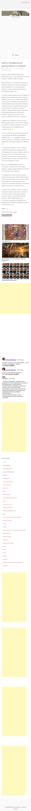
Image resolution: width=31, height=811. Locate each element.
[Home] (15, 13)
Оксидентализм (7, 536)
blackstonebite (20, 68)
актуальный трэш (7, 468)
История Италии (7, 520)
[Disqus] (15, 334)
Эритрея (5, 565)
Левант (5, 527)
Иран (4, 514)
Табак (4, 552)
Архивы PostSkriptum (8, 472)
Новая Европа (7, 533)
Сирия (4, 546)
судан (4, 549)
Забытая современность (9, 510)
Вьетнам (5, 488)
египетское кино (7, 504)
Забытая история (7, 507)
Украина (15, 212)
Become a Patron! (25, 2)
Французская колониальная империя (13, 562)
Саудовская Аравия (8, 543)
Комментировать (8, 70)
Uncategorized (6, 465)
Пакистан (5, 539)
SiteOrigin (15, 809)
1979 (4, 462)
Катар (4, 523)
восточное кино (7, 484)
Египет (5, 501)
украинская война (7, 215)
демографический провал (10, 497)
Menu (17, 55)
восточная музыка (8, 481)
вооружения (9, 212)
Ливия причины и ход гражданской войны (14, 530)
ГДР (4, 491)
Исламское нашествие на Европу (12, 517)
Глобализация (7, 494)
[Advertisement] (15, 35)
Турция (5, 556)
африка (5, 475)
